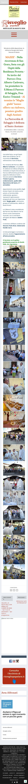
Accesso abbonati (7, 727)
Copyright (22, 777)
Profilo (4, 734)
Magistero (4, 2)
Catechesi (24, 2)
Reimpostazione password (10, 738)
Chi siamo (5, 773)
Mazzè (7, 132)
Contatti (12, 773)
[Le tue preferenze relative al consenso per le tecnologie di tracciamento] (25, 781)
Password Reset (7, 777)
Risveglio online (7, 731)
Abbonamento (20, 773)
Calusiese (21, 130)
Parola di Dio (14, 2)
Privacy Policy (14, 780)
